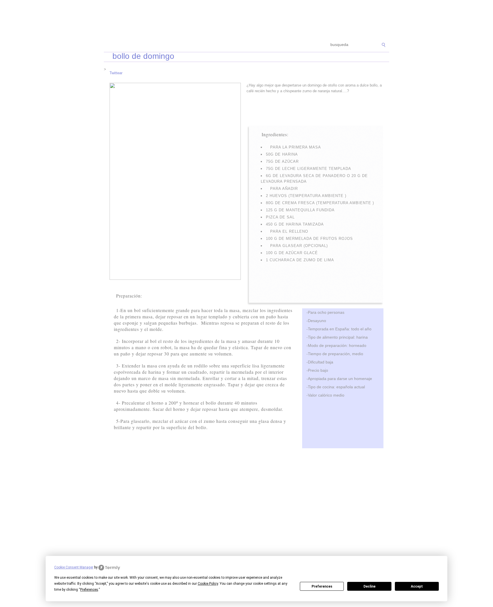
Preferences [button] (89, 590)
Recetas (251, 45)
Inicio (113, 45)
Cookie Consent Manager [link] (73, 567)
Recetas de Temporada (145, 45)
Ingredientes (225, 45)
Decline (369, 586)
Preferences (322, 586)
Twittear (116, 73)
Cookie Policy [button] (208, 584)
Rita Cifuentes (246, 19)
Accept (417, 586)
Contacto (299, 45)
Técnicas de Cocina (189, 45)
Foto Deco (275, 45)
